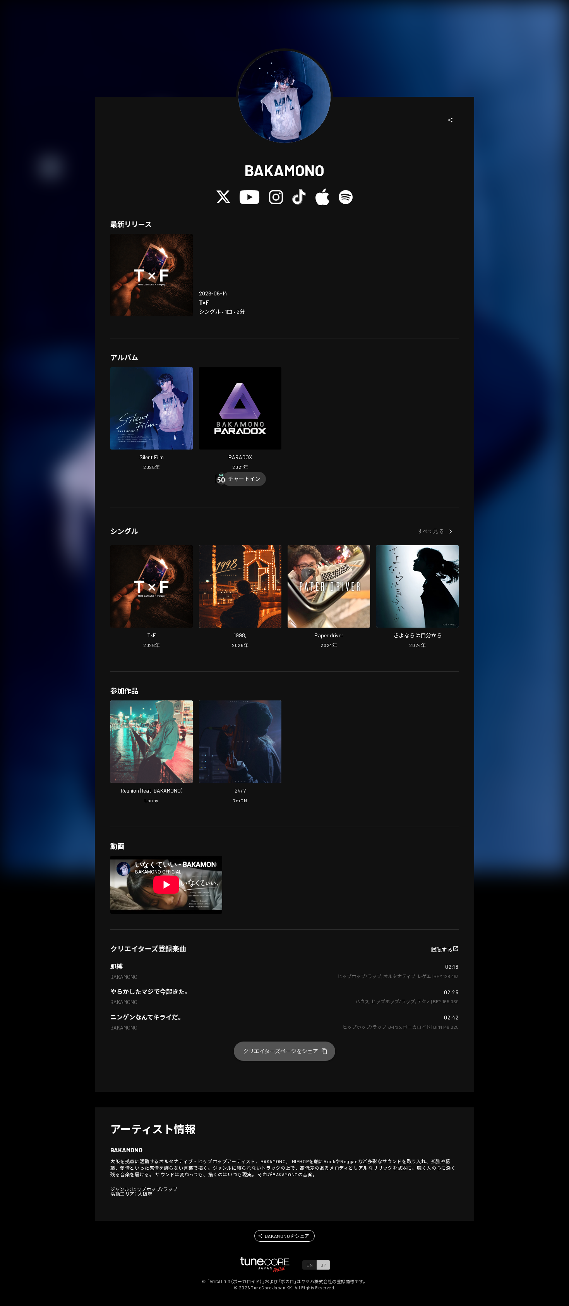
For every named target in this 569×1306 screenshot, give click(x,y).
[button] (450, 120)
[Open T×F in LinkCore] (151, 275)
